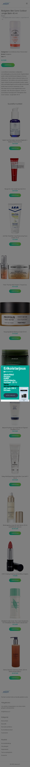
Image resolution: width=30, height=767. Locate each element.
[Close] (2, 366)
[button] (11, 395)
